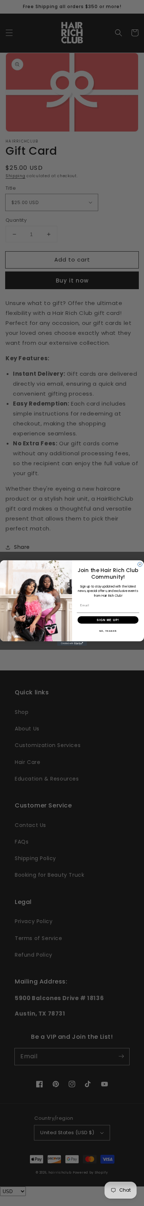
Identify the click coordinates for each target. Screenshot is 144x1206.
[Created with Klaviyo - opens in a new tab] (72, 643)
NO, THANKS (108, 631)
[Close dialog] (140, 564)
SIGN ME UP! (108, 620)
